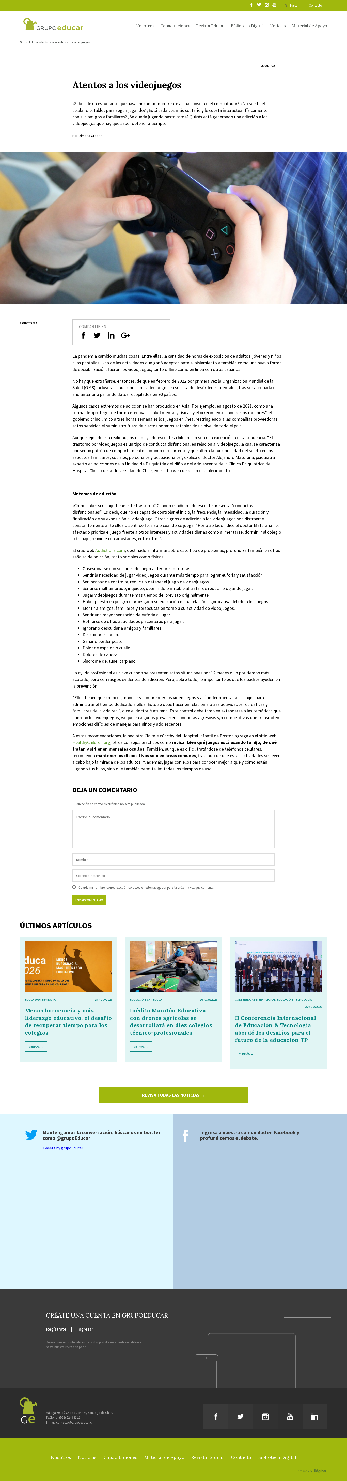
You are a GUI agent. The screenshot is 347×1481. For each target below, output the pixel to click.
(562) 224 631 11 (69, 1417)
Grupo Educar (29, 42)
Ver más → (36, 1046)
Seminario (49, 999)
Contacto (315, 5)
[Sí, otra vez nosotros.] (312, 1464)
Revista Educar (210, 25)
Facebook (285, 1132)
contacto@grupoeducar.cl (74, 1422)
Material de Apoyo (309, 25)
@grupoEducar (73, 1138)
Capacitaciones (175, 25)
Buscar (294, 5)
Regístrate (56, 1329)
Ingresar (85, 1329)
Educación (138, 999)
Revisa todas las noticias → (173, 1095)
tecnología (303, 999)
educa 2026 (33, 999)
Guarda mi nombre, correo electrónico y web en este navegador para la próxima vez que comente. (146, 887)
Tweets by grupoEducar (63, 1147)
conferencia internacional (255, 999)
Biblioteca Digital (247, 25)
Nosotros (145, 25)
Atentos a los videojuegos (72, 42)
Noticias (278, 25)
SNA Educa (154, 999)
